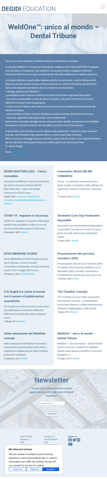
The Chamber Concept (72, 291)
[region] (34, 459)
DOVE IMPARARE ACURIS (20, 253)
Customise (17, 469)
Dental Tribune (19, 152)
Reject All (34, 469)
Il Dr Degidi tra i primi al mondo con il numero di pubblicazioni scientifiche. (24, 296)
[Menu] (103, 7)
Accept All (51, 469)
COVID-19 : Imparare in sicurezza (26, 215)
